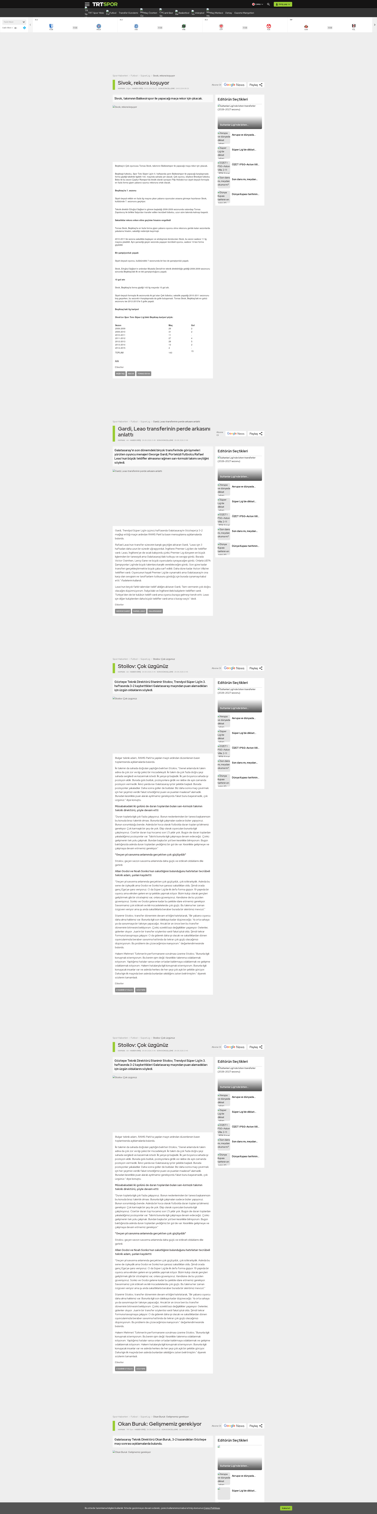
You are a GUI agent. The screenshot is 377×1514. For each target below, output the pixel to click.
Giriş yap (283, 4)
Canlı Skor (6, 28)
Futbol (134, 75)
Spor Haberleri (120, 75)
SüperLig (145, 75)
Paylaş (254, 85)
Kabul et (286, 1508)
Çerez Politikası (212, 1508)
